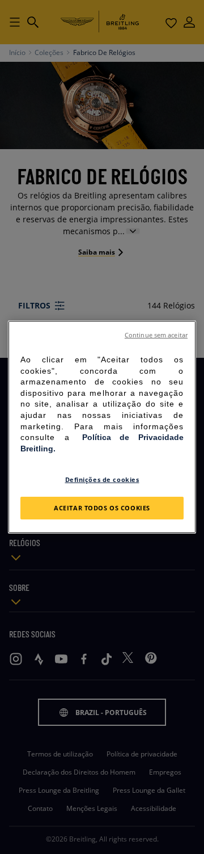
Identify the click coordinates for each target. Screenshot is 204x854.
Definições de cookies (102, 479)
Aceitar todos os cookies (102, 508)
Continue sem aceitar (156, 335)
